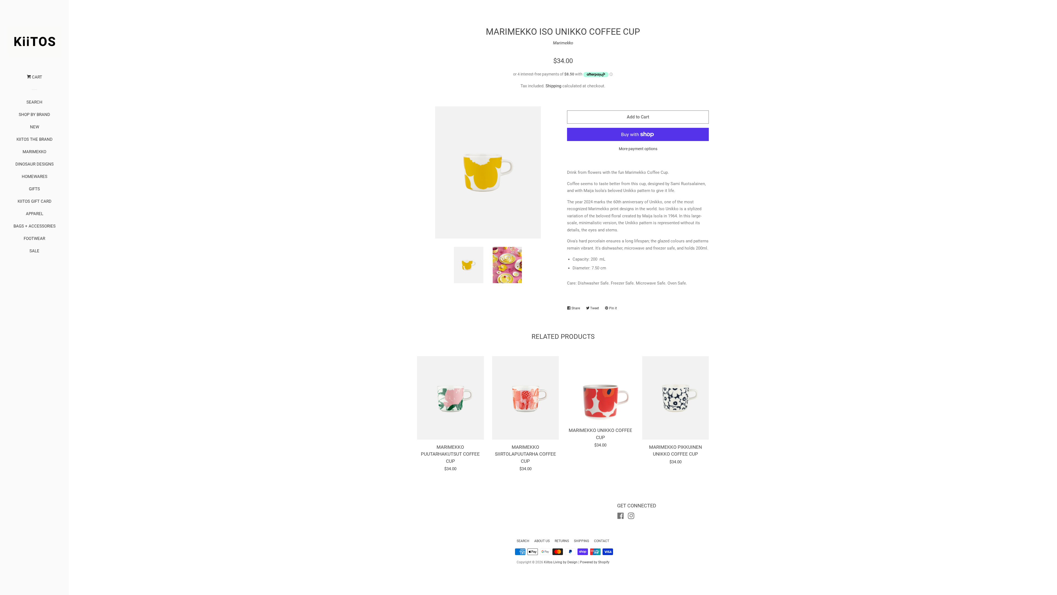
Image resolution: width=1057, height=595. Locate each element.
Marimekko (563, 42)
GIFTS (34, 188)
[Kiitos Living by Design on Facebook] (620, 517)
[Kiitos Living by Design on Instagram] (631, 517)
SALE (34, 250)
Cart (36, 77)
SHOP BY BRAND (34, 114)
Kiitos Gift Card (34, 201)
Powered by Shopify (594, 562)
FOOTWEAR (34, 238)
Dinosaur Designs (34, 164)
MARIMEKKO (34, 151)
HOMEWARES (34, 176)
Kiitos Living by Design (560, 562)
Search (523, 541)
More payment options (638, 149)
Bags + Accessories (34, 226)
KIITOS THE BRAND (35, 139)
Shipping (553, 85)
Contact (601, 541)
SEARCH (34, 102)
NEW (34, 127)
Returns (562, 541)
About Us (542, 541)
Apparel (34, 213)
